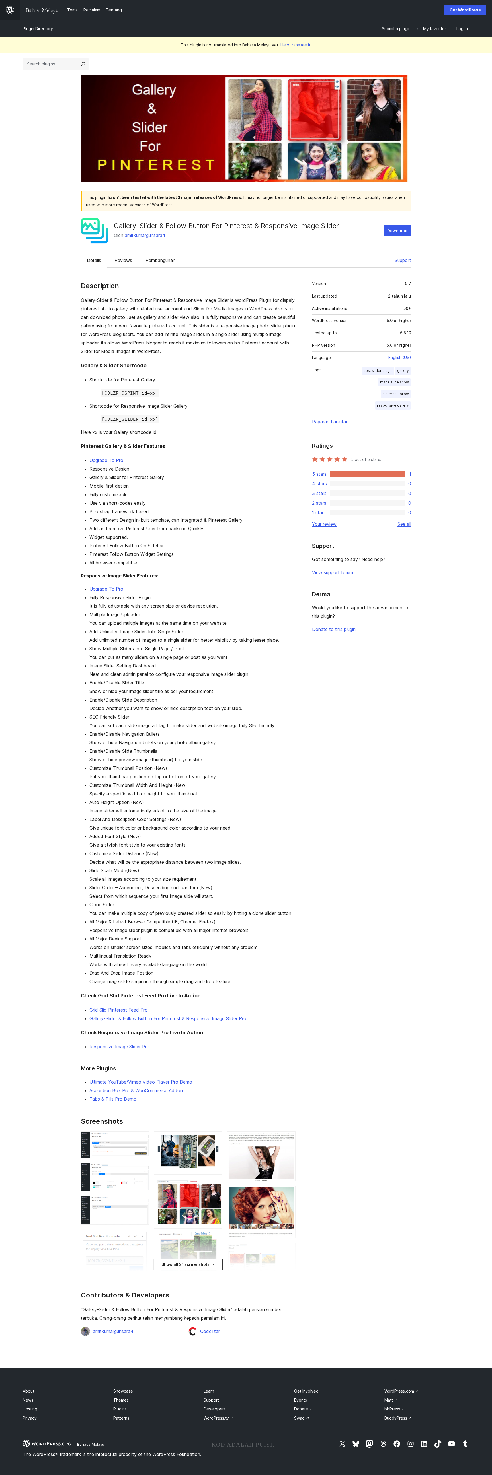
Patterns (121, 1418)
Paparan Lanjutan (330, 421)
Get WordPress (465, 9)
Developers (215, 1408)
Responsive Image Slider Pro (119, 1046)
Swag (301, 1418)
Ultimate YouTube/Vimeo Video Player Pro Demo (140, 1082)
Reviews (123, 260)
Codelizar (210, 1331)
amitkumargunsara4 (145, 235)
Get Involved (306, 1391)
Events (300, 1400)
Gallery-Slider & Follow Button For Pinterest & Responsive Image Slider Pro (167, 1018)
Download (397, 230)
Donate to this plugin (334, 629)
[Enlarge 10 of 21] (215, 1139)
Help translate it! (295, 44)
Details (94, 260)
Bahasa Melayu (90, 1444)
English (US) (399, 357)
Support (403, 260)
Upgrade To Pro (106, 460)
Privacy (30, 1418)
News (28, 1400)
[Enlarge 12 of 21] (215, 1236)
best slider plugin (378, 370)
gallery (403, 370)
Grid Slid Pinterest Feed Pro (118, 1010)
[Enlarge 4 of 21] (142, 1237)
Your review (324, 524)
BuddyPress (398, 1418)
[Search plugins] (83, 64)
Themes (121, 1400)
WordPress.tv (219, 1418)
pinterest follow (395, 394)
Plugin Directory (38, 28)
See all (404, 524)
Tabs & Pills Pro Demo (112, 1099)
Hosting (30, 1408)
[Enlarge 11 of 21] (215, 1187)
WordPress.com (401, 1391)
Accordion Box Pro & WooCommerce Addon (136, 1090)
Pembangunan (160, 260)
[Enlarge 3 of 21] (142, 1203)
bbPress (394, 1408)
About (28, 1391)
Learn (209, 1391)
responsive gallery (393, 405)
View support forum (332, 572)
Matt (391, 1400)
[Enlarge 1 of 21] (142, 1139)
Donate (303, 1408)
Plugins (120, 1408)
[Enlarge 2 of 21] (142, 1170)
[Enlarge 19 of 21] (288, 1250)
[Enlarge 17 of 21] (288, 1139)
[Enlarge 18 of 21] (288, 1193)
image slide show (394, 382)
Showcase (123, 1391)
